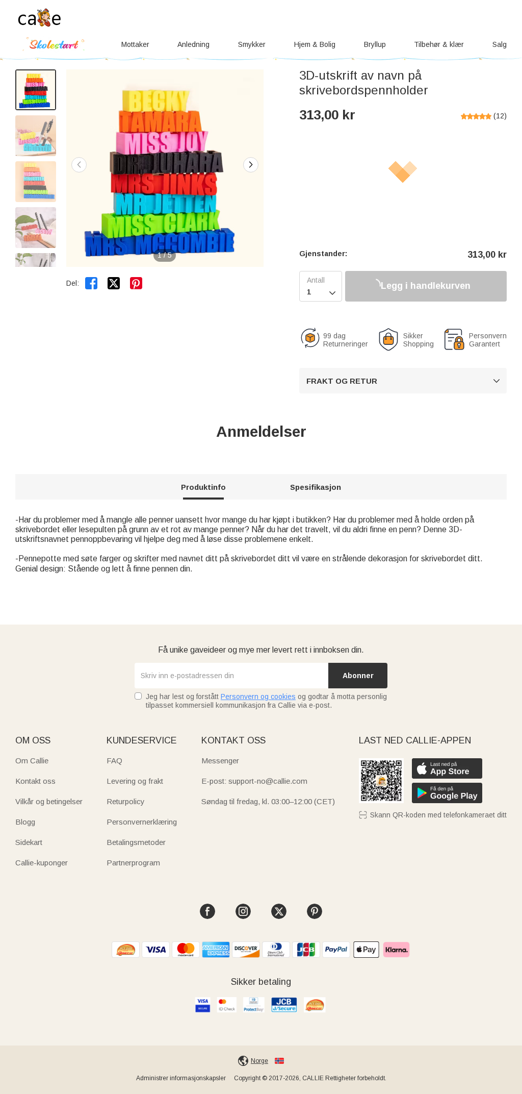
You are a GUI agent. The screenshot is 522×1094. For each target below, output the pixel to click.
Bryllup (375, 44)
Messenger (220, 760)
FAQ (114, 760)
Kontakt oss (35, 781)
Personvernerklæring (142, 821)
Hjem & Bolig (314, 44)
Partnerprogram (133, 862)
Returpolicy (126, 801)
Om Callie (31, 760)
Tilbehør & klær (439, 44)
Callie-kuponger (41, 862)
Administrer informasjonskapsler (181, 1078)
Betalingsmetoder (136, 842)
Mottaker (135, 44)
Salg (499, 44)
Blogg (25, 821)
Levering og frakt (135, 781)
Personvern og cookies (258, 696)
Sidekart (28, 842)
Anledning (193, 44)
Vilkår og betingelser (49, 801)
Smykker (252, 44)
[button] (250, 164)
